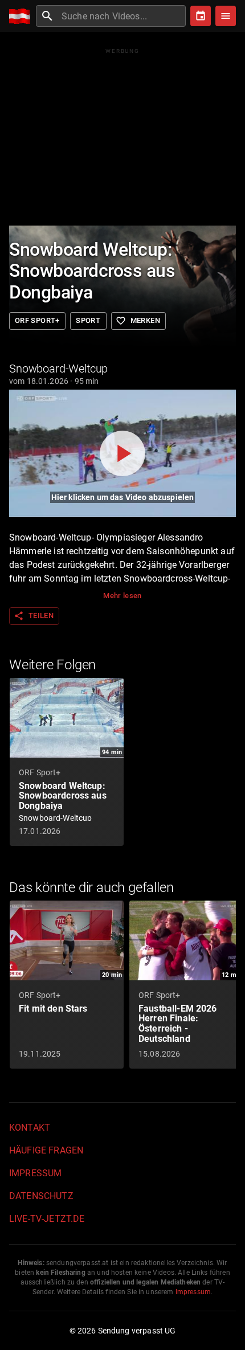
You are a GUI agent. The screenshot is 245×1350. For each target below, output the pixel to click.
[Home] (22, 16)
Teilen (34, 616)
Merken (138, 321)
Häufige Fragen (46, 1150)
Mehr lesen (122, 595)
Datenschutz (41, 1196)
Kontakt (29, 1127)
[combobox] (122, 16)
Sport (88, 320)
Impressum (35, 1173)
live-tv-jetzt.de (46, 1218)
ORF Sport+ (37, 320)
